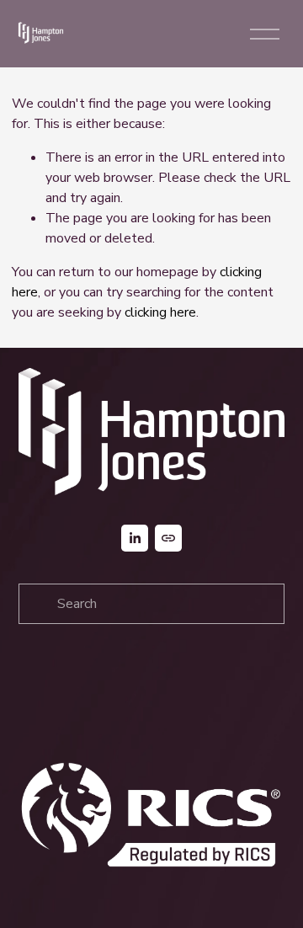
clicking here (160, 312)
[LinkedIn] (134, 538)
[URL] (168, 538)
